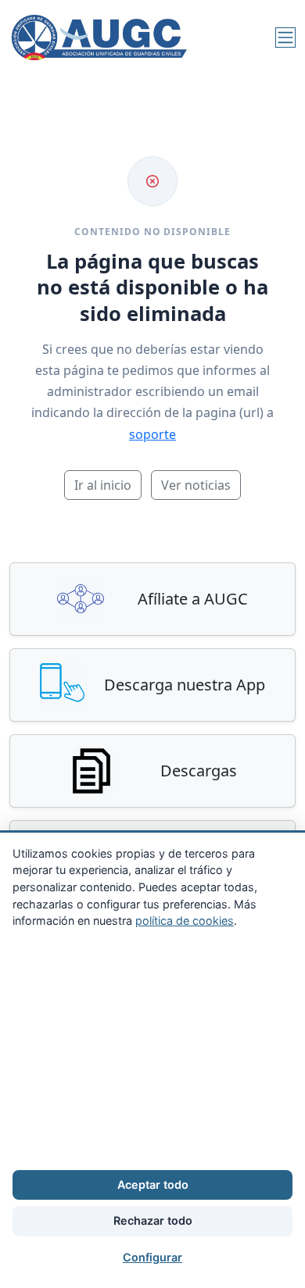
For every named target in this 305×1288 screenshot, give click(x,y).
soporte (152, 434)
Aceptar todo (152, 1184)
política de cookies (184, 920)
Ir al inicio (102, 485)
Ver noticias (196, 485)
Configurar (152, 1257)
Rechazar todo (152, 1220)
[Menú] (285, 37)
